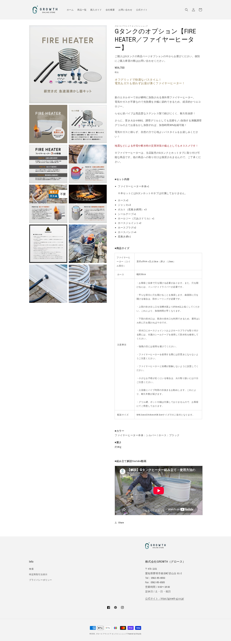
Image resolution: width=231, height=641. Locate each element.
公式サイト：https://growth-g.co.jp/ (164, 598)
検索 (31, 568)
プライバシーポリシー (40, 579)
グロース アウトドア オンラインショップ (111, 634)
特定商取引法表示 (38, 574)
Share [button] (121, 522)
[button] (186, 9)
